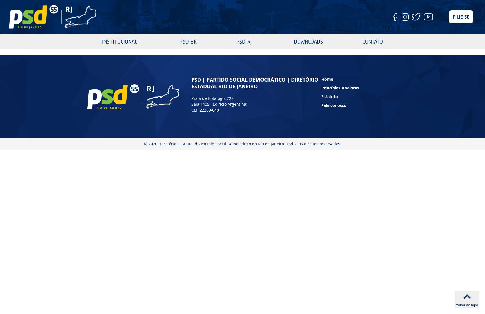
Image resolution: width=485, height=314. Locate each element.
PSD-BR (188, 42)
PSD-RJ (244, 42)
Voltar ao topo (467, 304)
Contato (373, 42)
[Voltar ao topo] (467, 296)
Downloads (308, 42)
